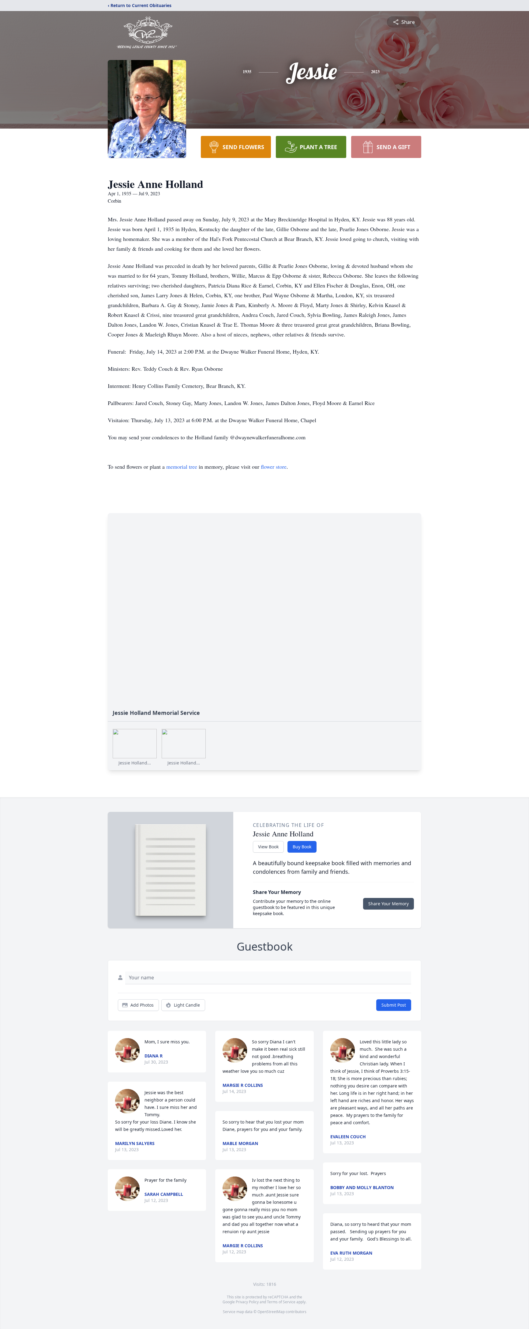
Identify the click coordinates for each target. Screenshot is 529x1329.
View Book (268, 847)
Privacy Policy (247, 1302)
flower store (274, 466)
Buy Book (302, 847)
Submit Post (393, 1005)
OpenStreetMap (271, 1311)
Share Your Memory (388, 904)
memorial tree (181, 466)
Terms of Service (281, 1302)
